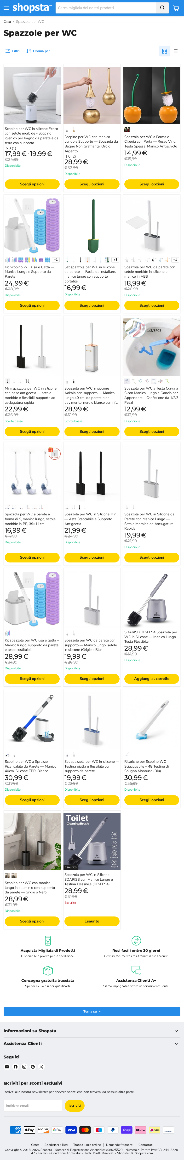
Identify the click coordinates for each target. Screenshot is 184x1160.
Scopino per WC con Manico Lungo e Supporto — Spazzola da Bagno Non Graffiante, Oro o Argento (91, 143)
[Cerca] (162, 7)
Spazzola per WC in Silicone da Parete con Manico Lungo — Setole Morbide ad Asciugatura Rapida (149, 521)
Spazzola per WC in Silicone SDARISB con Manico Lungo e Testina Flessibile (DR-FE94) (88, 879)
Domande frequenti (119, 1145)
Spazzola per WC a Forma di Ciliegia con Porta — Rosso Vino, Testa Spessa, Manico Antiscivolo (150, 141)
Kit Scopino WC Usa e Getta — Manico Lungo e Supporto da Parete (29, 272)
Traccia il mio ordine (87, 1145)
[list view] (175, 51)
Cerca (35, 1145)
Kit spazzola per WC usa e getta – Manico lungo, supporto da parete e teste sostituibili (32, 645)
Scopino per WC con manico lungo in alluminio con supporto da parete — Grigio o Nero (30, 887)
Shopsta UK (125, 1153)
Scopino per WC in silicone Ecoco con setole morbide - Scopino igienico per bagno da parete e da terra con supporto (31, 135)
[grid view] (164, 51)
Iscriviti (75, 1105)
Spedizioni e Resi (56, 1145)
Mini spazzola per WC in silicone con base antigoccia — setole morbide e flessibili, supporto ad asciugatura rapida (31, 395)
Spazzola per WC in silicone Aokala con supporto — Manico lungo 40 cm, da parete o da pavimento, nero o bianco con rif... (91, 395)
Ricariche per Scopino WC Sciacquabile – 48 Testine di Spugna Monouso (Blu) (146, 766)
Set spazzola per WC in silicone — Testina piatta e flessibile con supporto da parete (91, 766)
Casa (7, 22)
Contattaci (145, 1145)
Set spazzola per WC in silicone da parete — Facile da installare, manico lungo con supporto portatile (90, 274)
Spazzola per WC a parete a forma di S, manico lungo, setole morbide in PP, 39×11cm (30, 519)
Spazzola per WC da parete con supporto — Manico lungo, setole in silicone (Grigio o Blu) (90, 645)
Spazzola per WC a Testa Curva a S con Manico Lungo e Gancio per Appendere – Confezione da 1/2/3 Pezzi (151, 395)
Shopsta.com (144, 1153)
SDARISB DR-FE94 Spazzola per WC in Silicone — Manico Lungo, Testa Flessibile (150, 637)
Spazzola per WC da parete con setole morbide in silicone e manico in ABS (149, 272)
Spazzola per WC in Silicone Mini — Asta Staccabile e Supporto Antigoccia (90, 519)
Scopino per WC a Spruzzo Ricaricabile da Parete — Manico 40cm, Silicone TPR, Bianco (30, 766)
